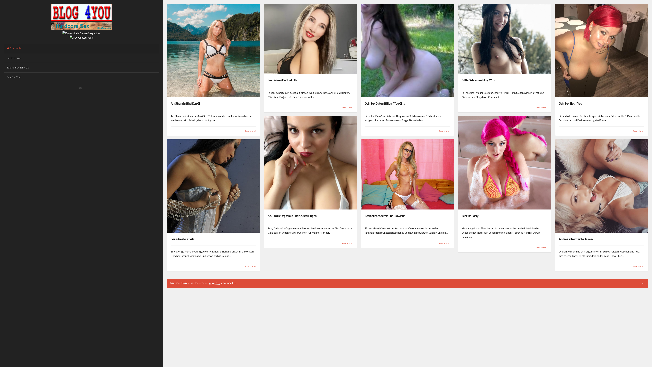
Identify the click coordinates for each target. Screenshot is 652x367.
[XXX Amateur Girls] (82, 37)
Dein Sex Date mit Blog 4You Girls (385, 103)
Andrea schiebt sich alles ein (576, 239)
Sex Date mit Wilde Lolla (282, 80)
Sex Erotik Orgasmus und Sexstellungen (292, 216)
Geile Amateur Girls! (183, 239)
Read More (250, 131)
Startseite (16, 48)
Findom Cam (14, 57)
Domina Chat (14, 77)
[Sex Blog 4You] (81, 19)
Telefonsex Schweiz (18, 67)
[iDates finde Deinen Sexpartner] (81, 33)
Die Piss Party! (470, 216)
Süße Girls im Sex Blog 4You (478, 80)
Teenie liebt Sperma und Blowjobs (385, 216)
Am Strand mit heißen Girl (186, 103)
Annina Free (214, 283)
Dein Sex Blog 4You (570, 103)
